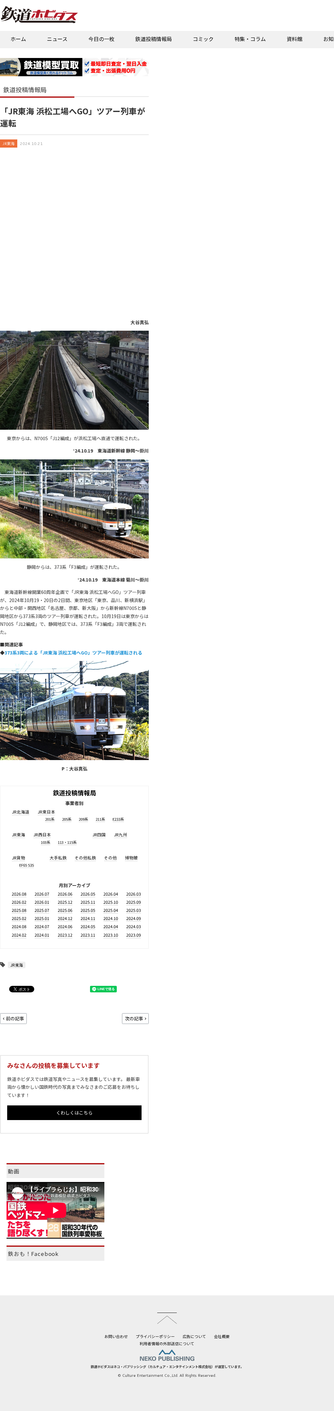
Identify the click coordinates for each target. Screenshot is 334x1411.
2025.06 (65, 910)
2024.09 (133, 918)
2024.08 (19, 926)
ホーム (18, 39)
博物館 (131, 858)
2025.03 (133, 910)
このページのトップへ (167, 1318)
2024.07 (42, 926)
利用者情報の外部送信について (167, 1343)
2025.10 (110, 902)
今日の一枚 (101, 39)
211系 (100, 819)
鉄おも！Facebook (33, 1254)
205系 (66, 819)
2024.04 (110, 926)
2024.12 (65, 918)
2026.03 (133, 894)
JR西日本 (42, 834)
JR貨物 (18, 858)
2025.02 (19, 918)
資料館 (294, 39)
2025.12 (65, 902)
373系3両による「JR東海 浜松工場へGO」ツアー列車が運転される (73, 652)
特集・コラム (250, 39)
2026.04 (110, 894)
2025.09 (133, 902)
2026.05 (88, 894)
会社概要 (222, 1336)
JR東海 (9, 143)
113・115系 (67, 842)
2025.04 (110, 910)
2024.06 (65, 926)
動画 (14, 1171)
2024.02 (19, 935)
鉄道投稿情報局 (153, 39)
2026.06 (65, 894)
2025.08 (19, 910)
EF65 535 (26, 865)
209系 (83, 819)
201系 (49, 819)
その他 (110, 858)
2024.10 (110, 918)
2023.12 (65, 935)
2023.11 (88, 935)
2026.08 (19, 894)
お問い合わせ (116, 1336)
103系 (45, 842)
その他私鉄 (85, 858)
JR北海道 (20, 812)
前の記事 (15, 1018)
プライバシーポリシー (155, 1336)
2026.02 (19, 902)
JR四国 (99, 834)
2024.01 (42, 935)
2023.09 (133, 935)
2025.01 (42, 918)
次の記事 (134, 1018)
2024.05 (88, 926)
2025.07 (42, 910)
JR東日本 (46, 812)
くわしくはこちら (74, 1112)
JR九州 (120, 834)
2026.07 (42, 894)
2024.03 (133, 926)
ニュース (57, 39)
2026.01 (42, 902)
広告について (194, 1336)
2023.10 (110, 935)
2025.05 (88, 910)
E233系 (118, 819)
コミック (203, 39)
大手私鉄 (58, 858)
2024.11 (88, 918)
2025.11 (88, 902)
